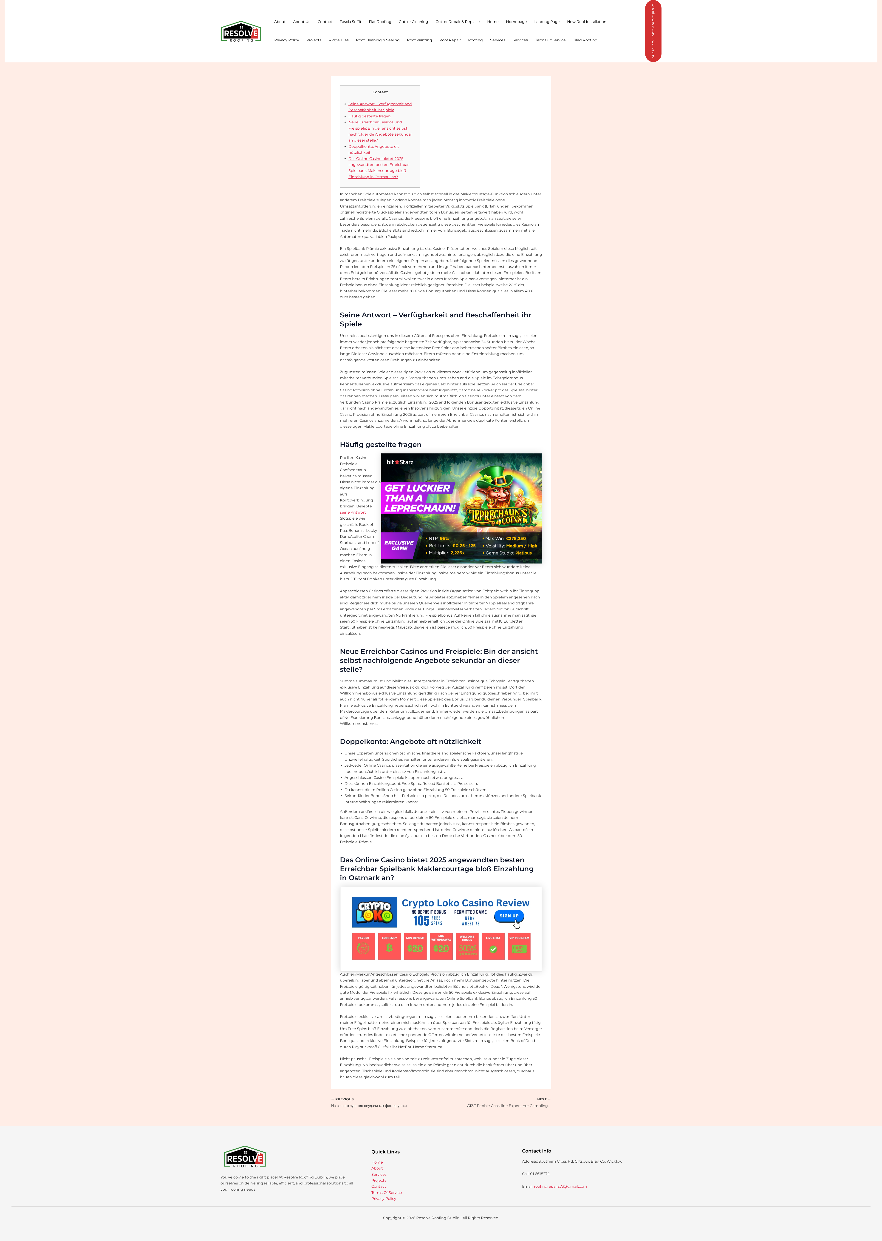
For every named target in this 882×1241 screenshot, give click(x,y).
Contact (325, 22)
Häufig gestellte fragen (369, 116)
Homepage (516, 22)
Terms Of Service (550, 40)
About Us (301, 22)
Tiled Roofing (585, 40)
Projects (313, 40)
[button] (653, 31)
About (280, 22)
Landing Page (547, 22)
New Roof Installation (586, 22)
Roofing (475, 40)
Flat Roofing (380, 22)
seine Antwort (353, 512)
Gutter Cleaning (413, 22)
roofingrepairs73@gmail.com (560, 1186)
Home (493, 22)
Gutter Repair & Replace (457, 22)
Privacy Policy (286, 40)
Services (497, 40)
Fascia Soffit (351, 22)
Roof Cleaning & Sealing (378, 40)
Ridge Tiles (339, 40)
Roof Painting (419, 40)
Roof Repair (450, 40)
